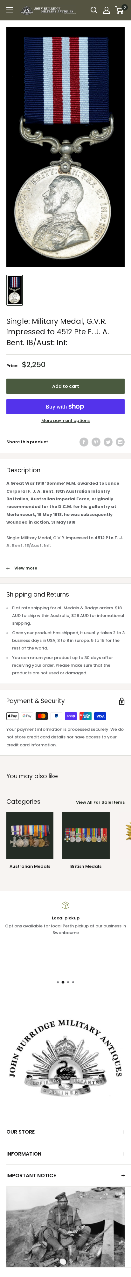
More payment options (65, 420)
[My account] (106, 10)
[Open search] (94, 10)
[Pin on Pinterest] (96, 442)
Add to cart (65, 386)
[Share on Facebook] (83, 442)
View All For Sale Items (100, 802)
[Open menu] (9, 9)
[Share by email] (120, 442)
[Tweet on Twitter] (108, 442)
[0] (119, 10)
